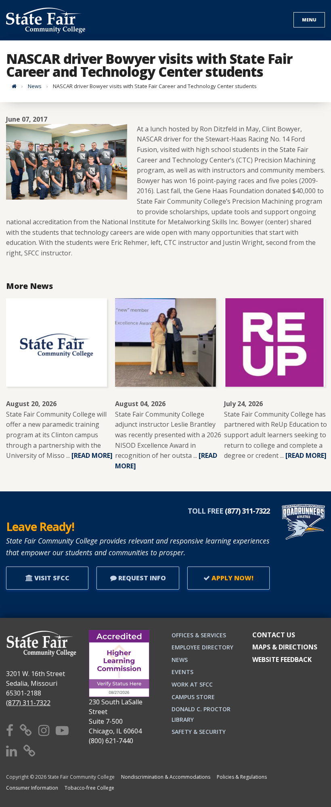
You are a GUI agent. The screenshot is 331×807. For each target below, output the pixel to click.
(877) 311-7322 (28, 702)
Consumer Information (32, 787)
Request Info (141, 577)
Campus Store (193, 697)
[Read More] (92, 455)
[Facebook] (9, 730)
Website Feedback (282, 659)
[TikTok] (29, 750)
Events (182, 672)
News (35, 86)
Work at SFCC (192, 684)
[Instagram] (43, 730)
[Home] (14, 86)
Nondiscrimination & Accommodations (165, 776)
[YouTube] (62, 730)
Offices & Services (199, 635)
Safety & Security (199, 731)
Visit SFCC (51, 577)
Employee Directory (202, 647)
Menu (309, 20)
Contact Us (273, 634)
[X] (26, 730)
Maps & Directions (284, 647)
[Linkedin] (11, 750)
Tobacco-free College (89, 787)
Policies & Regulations (242, 776)
